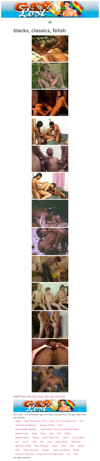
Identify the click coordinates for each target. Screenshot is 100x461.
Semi (17, 450)
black (23, 396)
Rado (63, 446)
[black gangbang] (50, 61)
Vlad (76, 454)
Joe (17, 441)
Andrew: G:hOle (47, 425)
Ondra (55, 446)
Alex (82, 421)
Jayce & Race (78, 437)
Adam (18, 421)
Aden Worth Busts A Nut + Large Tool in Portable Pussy (50, 421)
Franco (68, 433)
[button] (50, 22)
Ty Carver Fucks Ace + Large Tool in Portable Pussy (39, 454)
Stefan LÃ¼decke (61, 450)
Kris (42, 441)
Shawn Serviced (30, 450)
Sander (81, 446)
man (52, 396)
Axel (60, 425)
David (43, 433)
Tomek (76, 450)
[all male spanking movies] (50, 115)
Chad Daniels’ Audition (25, 429)
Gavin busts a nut (51, 437)
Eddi (51, 433)
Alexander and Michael (25, 425)
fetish (34, 396)
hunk (47, 396)
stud (57, 396)
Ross (72, 446)
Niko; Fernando (41, 446)
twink (62, 396)
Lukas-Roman (61, 441)
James (65, 437)
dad (29, 396)
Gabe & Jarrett (22, 437)
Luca (49, 441)
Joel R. (25, 441)
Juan (34, 441)
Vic (68, 454)
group (40, 396)
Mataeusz (76, 441)
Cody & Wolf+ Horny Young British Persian (59, 429)
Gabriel (35, 437)
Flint (59, 433)
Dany (34, 433)
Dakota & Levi (21, 433)
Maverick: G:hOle (23, 446)
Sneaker (45, 450)
